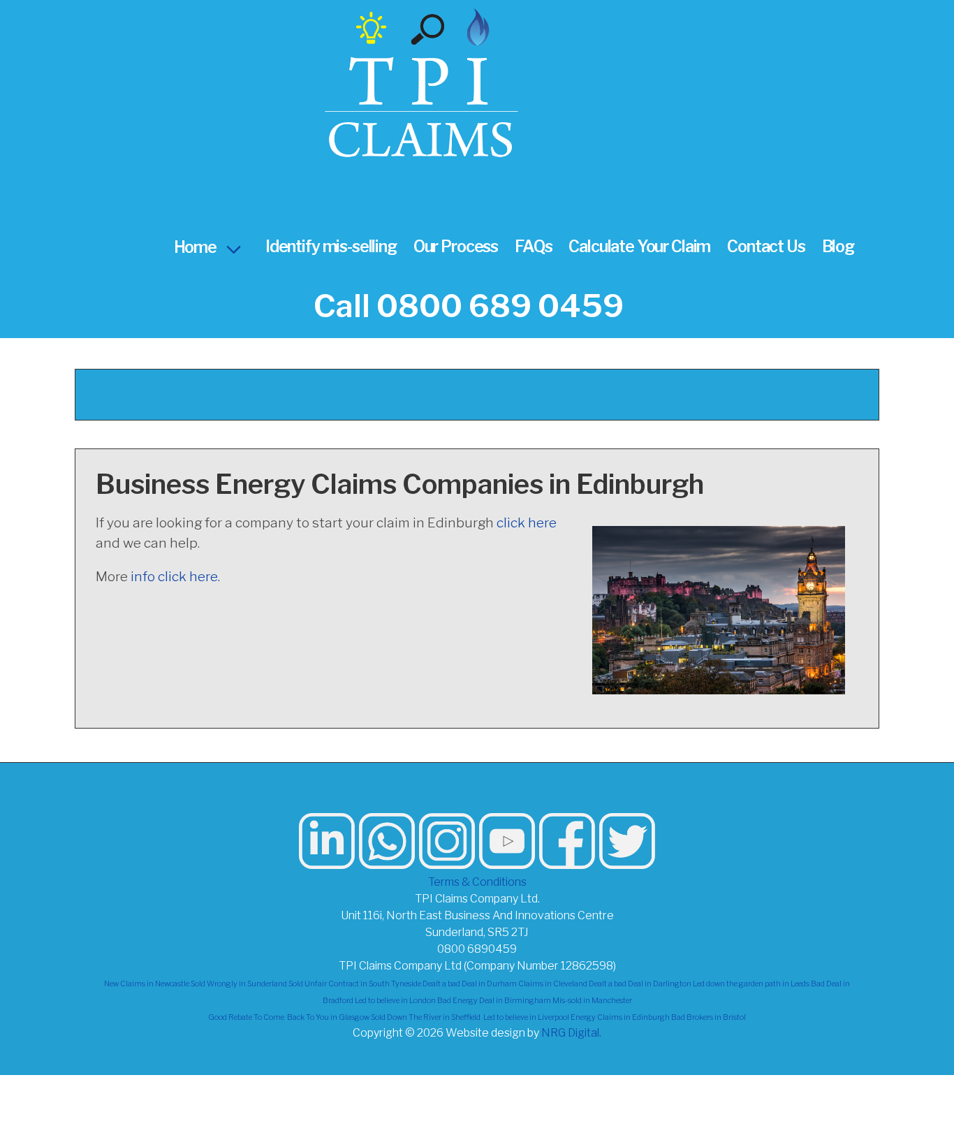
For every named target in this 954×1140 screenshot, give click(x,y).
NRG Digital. (571, 1032)
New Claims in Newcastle (146, 983)
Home (195, 247)
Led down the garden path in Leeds (751, 983)
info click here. (175, 576)
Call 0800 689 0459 (469, 306)
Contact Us (766, 246)
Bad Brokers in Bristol (708, 1017)
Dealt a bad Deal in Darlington (640, 983)
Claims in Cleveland (552, 983)
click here (527, 522)
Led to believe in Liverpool (526, 1017)
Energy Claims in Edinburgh (620, 1017)
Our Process (455, 246)
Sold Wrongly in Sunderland (239, 983)
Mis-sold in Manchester (592, 1000)
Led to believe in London (395, 1000)
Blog (838, 246)
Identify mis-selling (331, 246)
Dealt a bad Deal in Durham (470, 983)
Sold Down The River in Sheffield (425, 1017)
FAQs (533, 246)
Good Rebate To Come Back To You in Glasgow (288, 1017)
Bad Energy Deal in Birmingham (494, 1000)
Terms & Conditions (477, 882)
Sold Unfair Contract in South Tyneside (354, 983)
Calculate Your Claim (639, 246)
